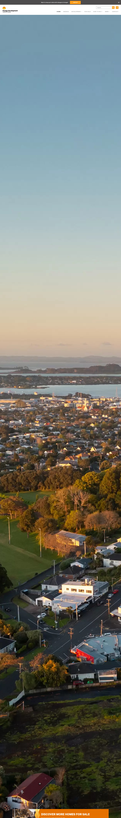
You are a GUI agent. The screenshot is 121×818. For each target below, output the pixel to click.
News (107, 11)
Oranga (66, 11)
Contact (115, 11)
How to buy (97, 11)
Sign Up (75, 2)
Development (76, 11)
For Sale (87, 11)
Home (59, 11)
